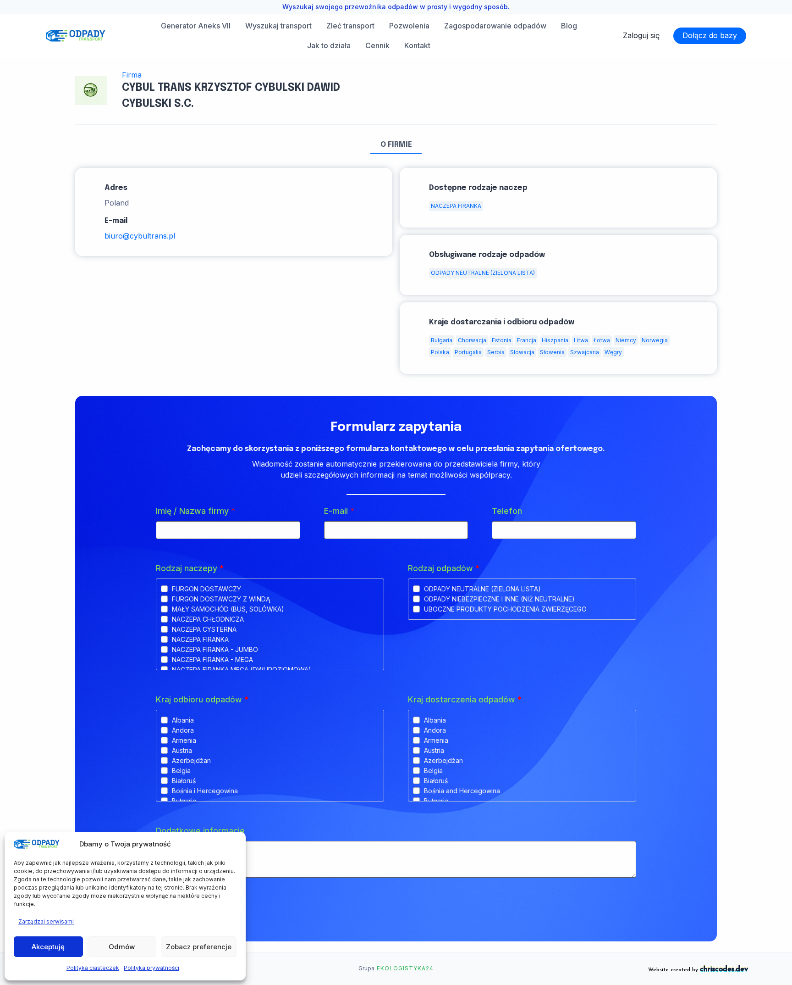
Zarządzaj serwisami (46, 921)
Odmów (122, 946)
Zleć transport (350, 25)
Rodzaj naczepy (190, 568)
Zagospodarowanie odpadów (495, 25)
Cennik (377, 45)
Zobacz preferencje (198, 946)
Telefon (507, 511)
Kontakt (417, 45)
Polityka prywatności (151, 967)
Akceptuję (48, 946)
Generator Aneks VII (196, 25)
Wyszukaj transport (278, 25)
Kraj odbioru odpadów (202, 699)
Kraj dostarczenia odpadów (465, 699)
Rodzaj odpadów (443, 568)
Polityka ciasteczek (92, 967)
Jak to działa (329, 45)
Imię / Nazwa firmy (195, 511)
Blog (569, 25)
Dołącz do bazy (709, 35)
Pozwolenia (409, 25)
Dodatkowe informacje (200, 830)
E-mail (339, 511)
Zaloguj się (641, 35)
